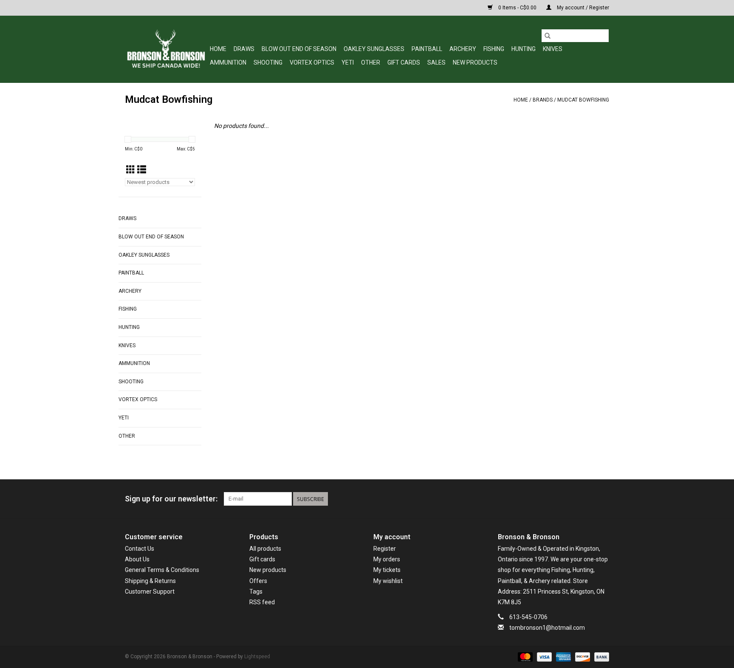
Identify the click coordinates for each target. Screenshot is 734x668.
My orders (386, 559)
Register (384, 548)
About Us (137, 559)
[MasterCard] (524, 657)
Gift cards (403, 62)
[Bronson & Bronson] (166, 49)
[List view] (141, 170)
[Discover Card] (581, 657)
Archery (462, 48)
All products (265, 548)
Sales (436, 62)
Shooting (268, 62)
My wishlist (388, 580)
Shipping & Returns (150, 580)
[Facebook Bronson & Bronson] (572, 499)
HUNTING (523, 48)
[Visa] (543, 657)
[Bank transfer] (600, 657)
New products (267, 569)
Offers (258, 580)
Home (218, 48)
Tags (256, 591)
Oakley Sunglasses (374, 48)
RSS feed (262, 602)
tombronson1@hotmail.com (547, 627)
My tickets (387, 569)
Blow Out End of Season (299, 48)
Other (370, 62)
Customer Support (150, 591)
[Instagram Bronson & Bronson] (602, 499)
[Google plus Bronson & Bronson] (587, 499)
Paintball (427, 48)
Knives (552, 48)
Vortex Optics (312, 62)
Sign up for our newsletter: (171, 498)
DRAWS (244, 48)
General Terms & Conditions (162, 569)
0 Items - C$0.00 (517, 8)
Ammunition (228, 62)
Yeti (348, 62)
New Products (475, 62)
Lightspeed (257, 657)
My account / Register (582, 8)
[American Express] (562, 657)
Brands (543, 100)
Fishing (493, 48)
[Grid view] (130, 170)
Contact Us (139, 548)
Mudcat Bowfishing (583, 100)
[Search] (547, 35)
